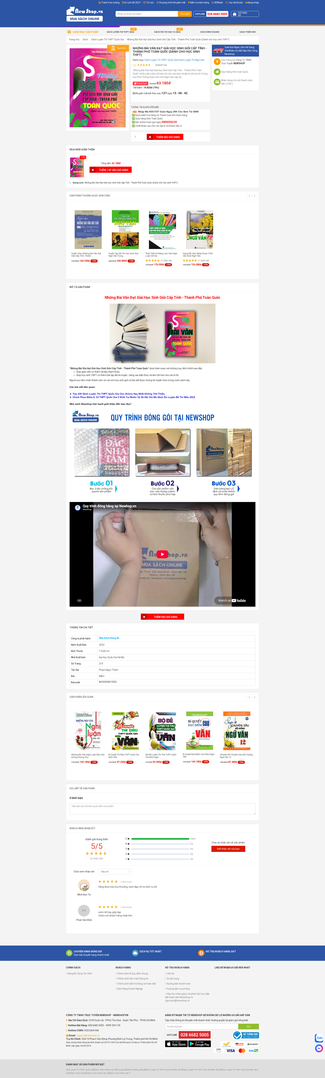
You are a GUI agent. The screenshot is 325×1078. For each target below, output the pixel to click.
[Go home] (84, 14)
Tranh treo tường (110, 2)
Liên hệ (170, 973)
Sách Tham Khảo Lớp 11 (120, 1073)
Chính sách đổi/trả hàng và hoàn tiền (136, 983)
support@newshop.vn (88, 1035)
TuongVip (121, 1070)
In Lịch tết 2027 (133, 2)
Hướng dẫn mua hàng (178, 988)
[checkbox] (124, 182)
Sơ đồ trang (173, 978)
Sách (85, 39)
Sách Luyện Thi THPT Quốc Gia (107, 39)
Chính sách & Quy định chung (132, 973)
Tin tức (150, 2)
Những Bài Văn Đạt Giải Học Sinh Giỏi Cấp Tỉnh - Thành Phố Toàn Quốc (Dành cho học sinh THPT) (178, 39)
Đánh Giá (161, 65)
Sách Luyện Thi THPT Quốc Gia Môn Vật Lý (202, 1070)
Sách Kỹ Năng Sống (135, 1070)
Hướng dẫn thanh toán (179, 983)
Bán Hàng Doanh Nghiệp (130, 988)
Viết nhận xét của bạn (228, 848)
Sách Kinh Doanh (209, 32)
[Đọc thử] (98, 87)
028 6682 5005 (217, 14)
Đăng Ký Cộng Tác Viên (80, 973)
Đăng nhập (253, 2)
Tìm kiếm (185, 14)
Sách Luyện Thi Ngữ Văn (191, 60)
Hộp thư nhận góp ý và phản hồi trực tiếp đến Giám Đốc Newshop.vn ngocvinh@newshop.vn (187, 997)
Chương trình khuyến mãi (172, 2)
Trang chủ (74, 39)
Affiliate (218, 2)
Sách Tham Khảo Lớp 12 (98, 1073)
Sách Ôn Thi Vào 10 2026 (167, 32)
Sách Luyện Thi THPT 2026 (120, 32)
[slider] (97, 853)
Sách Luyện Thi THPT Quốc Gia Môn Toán (164, 1070)
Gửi (248, 1026)
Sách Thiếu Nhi (248, 32)
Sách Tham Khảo (78, 1073)
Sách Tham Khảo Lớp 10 (105, 1070)
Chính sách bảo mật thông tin (132, 978)
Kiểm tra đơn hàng (199, 2)
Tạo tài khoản (235, 2)
